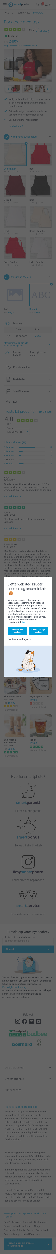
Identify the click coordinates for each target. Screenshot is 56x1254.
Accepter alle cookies (17, 631)
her (23, 622)
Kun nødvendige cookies (38, 631)
